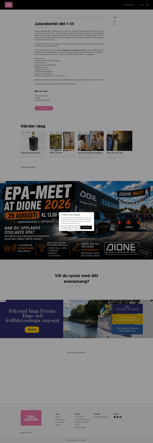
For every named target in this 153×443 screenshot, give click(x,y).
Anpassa (65, 227)
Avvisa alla (75, 227)
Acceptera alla (86, 227)
